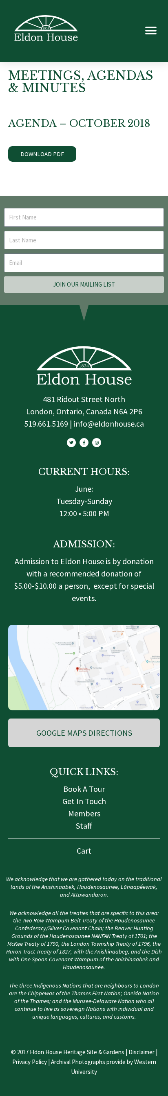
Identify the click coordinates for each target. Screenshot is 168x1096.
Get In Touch (84, 801)
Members (84, 813)
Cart (84, 850)
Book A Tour (84, 789)
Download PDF (42, 154)
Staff (84, 825)
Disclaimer (141, 1052)
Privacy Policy (29, 1062)
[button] (150, 31)
